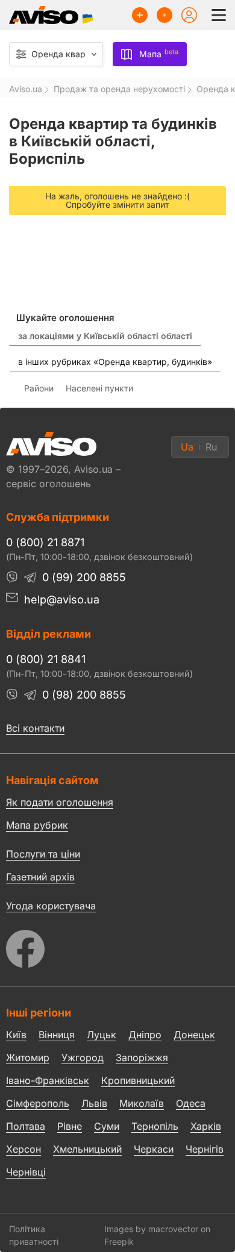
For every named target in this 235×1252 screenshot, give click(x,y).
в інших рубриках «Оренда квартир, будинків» (115, 362)
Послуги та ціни (43, 853)
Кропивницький (138, 1080)
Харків (205, 1126)
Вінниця (57, 1034)
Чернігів (205, 1149)
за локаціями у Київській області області (105, 336)
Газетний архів (40, 877)
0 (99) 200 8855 (84, 577)
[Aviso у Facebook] (117, 946)
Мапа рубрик (37, 825)
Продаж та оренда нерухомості (119, 89)
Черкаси (154, 1149)
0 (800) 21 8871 (45, 542)
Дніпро (144, 1034)
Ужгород (82, 1057)
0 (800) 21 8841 (46, 659)
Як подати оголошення (59, 802)
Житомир (27, 1057)
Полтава (25, 1126)
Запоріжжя (142, 1057)
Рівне (69, 1126)
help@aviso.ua (61, 599)
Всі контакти (35, 728)
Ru (211, 447)
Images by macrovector (151, 1229)
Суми (106, 1126)
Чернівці (26, 1172)
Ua (187, 447)
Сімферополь (37, 1103)
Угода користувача (51, 905)
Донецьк (194, 1034)
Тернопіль (154, 1126)
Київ (16, 1034)
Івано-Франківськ (47, 1080)
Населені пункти (99, 388)
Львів (94, 1103)
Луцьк (101, 1034)
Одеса (190, 1103)
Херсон (23, 1149)
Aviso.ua (25, 89)
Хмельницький (87, 1149)
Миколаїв (141, 1103)
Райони (39, 388)
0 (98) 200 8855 (84, 694)
